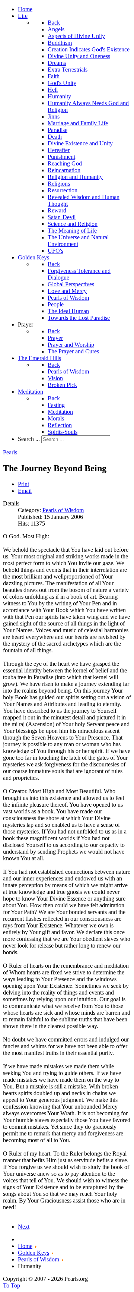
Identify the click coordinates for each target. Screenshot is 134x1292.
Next (23, 1226)
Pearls (10, 452)
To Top (11, 1285)
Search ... (29, 439)
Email (25, 491)
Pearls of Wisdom (63, 510)
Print (23, 484)
